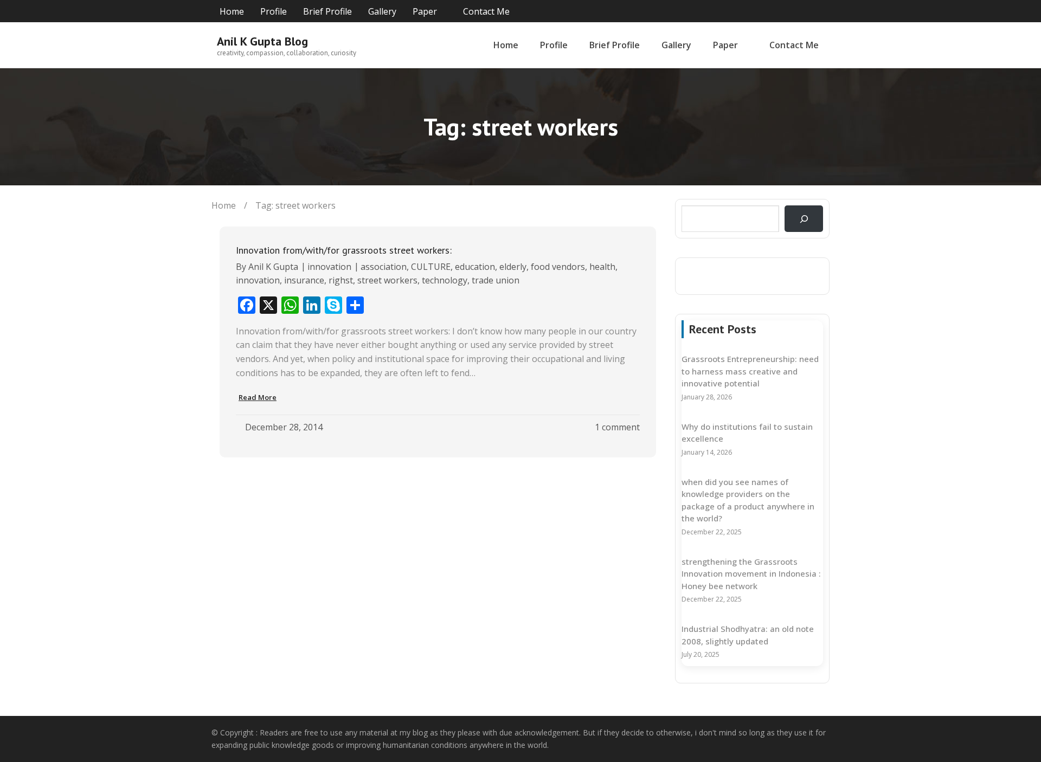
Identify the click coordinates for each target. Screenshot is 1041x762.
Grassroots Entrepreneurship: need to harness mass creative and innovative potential (750, 371)
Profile (273, 11)
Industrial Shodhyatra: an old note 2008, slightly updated (748, 635)
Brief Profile (327, 11)
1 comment (617, 427)
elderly (512, 267)
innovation (329, 267)
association (384, 267)
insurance (304, 280)
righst (341, 280)
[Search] (804, 218)
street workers (387, 280)
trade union (495, 280)
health (602, 267)
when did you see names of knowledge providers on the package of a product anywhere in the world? (748, 500)
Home (232, 11)
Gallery (382, 11)
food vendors (558, 267)
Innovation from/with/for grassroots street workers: (344, 250)
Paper (425, 11)
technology (444, 280)
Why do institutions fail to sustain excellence (747, 432)
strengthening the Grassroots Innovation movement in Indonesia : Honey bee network (751, 573)
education (475, 267)
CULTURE (431, 267)
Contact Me (486, 11)
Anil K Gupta (273, 267)
